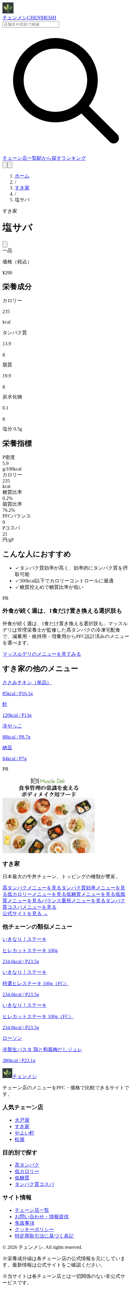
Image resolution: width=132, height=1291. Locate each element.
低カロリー (27, 1171)
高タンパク (27, 1165)
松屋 (20, 1139)
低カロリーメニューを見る (36, 894)
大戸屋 (22, 1120)
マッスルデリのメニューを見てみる (41, 654)
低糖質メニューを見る (90, 894)
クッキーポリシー (34, 1229)
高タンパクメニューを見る (31, 887)
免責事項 (24, 1223)
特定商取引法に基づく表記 (44, 1235)
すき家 (22, 187)
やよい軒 (24, 1132)
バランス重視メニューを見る (74, 900)
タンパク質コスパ (34, 1184)
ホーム (22, 175)
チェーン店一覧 (19, 158)
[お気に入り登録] (4, 244)
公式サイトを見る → (25, 913)
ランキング (73, 158)
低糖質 (22, 1177)
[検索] (4, 165)
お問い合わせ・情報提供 (42, 1216)
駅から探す (49, 158)
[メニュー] (9, 165)
